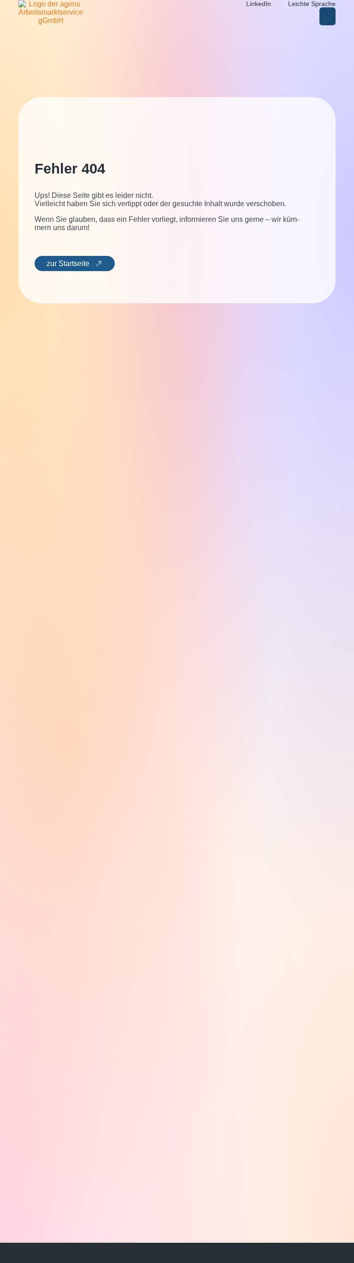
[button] (328, 16)
